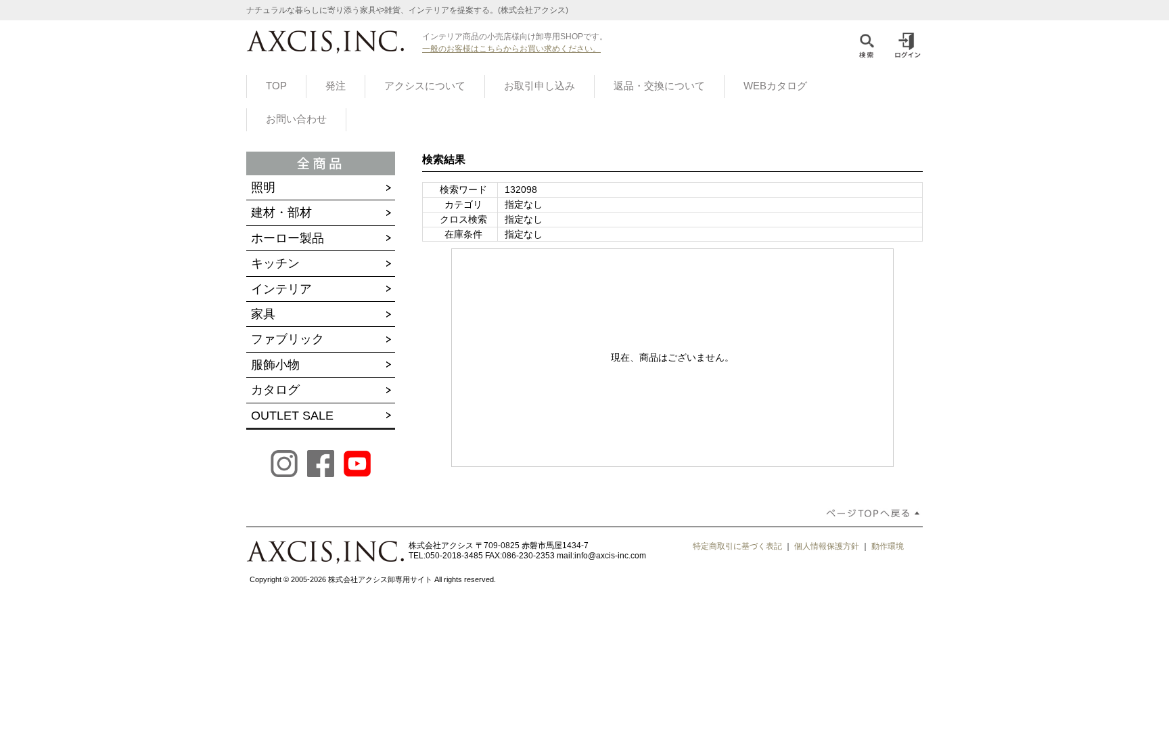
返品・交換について (659, 86)
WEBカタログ (775, 86)
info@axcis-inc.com (610, 555)
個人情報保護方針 (826, 546)
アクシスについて (424, 86)
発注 (335, 86)
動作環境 (887, 546)
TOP (276, 86)
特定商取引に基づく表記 (737, 546)
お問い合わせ (296, 119)
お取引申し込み (539, 86)
